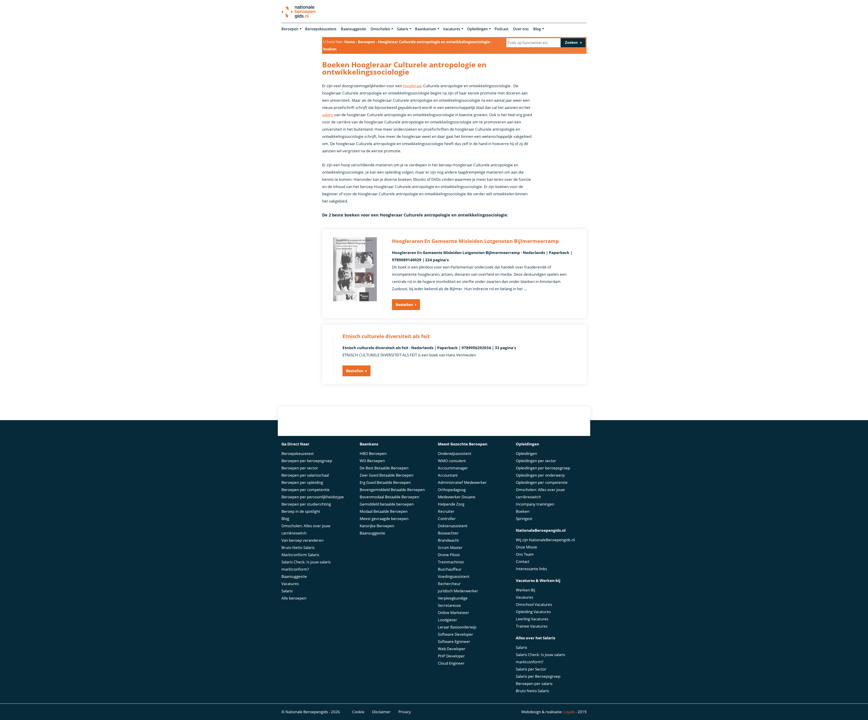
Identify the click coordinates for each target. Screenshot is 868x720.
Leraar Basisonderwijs (457, 627)
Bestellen (404, 304)
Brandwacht (448, 540)
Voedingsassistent (453, 576)
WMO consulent (452, 460)
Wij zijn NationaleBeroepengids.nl (545, 539)
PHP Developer (451, 656)
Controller (447, 518)
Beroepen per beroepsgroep (306, 460)
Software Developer (455, 634)
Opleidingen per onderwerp (540, 475)
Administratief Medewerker (462, 482)
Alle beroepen (293, 598)
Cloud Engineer (451, 663)
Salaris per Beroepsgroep (538, 676)
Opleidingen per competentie (542, 482)
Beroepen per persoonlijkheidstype (312, 496)
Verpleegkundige (453, 598)
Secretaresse (449, 605)
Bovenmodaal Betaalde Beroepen (389, 496)
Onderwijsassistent (454, 453)
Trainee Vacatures (531, 626)
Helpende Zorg (451, 504)
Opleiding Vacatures (533, 611)
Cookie (358, 711)
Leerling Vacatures (532, 618)
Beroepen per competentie (305, 489)
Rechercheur (449, 583)
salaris (327, 114)
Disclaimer (381, 711)
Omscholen (380, 28)
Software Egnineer (454, 641)
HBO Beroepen (373, 453)
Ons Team (525, 554)
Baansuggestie (353, 28)
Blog (537, 28)
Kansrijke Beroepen (377, 525)
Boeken (522, 511)
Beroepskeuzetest (320, 28)
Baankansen (425, 28)
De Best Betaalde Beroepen (384, 468)
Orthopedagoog (452, 489)
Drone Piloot (449, 554)
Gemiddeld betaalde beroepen (387, 504)
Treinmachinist (451, 562)
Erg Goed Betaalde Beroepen (385, 482)
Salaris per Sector (531, 669)
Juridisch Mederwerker (458, 590)
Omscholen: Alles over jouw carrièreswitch (305, 529)
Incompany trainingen (535, 504)
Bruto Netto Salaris (298, 547)
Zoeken (571, 43)
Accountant (448, 475)
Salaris (402, 28)
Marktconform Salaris (300, 554)
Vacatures (451, 28)
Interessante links (531, 568)
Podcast (501, 28)
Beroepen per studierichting (306, 504)
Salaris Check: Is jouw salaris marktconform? (306, 565)
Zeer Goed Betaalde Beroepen (386, 475)
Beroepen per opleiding (302, 482)
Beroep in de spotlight (300, 511)
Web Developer (451, 648)
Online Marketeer (453, 612)
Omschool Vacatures (534, 604)
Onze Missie (526, 547)
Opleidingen (477, 28)
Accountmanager (453, 468)
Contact (522, 561)
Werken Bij (525, 590)
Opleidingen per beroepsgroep (543, 468)
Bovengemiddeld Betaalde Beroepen (392, 489)
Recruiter (446, 511)
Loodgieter (447, 619)
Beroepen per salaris (534, 683)
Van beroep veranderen (302, 540)
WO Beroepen (372, 460)
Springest (524, 518)
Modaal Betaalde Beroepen (384, 511)
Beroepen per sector (299, 468)
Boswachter (448, 533)
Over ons (521, 28)
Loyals (569, 711)
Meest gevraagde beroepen (384, 518)
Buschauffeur (450, 569)
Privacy (404, 711)
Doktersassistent (452, 525)
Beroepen (289, 28)
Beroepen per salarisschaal (305, 475)
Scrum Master (450, 547)
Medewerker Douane (456, 496)
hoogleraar (412, 85)
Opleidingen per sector (536, 460)
